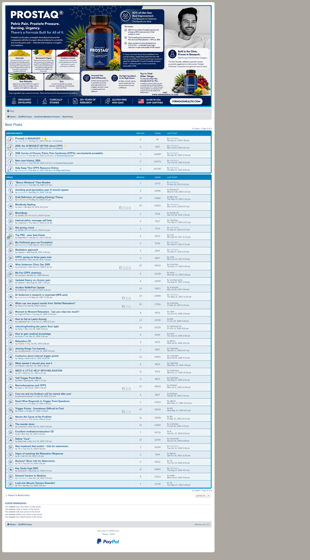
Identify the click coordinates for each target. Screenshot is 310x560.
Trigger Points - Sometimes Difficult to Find (39, 408)
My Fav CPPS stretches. (28, 272)
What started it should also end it (33, 363)
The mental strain (25, 424)
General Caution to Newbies (30, 475)
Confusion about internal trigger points (37, 356)
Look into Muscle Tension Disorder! (35, 483)
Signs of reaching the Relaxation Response (39, 453)
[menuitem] (10, 111)
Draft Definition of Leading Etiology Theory (39, 197)
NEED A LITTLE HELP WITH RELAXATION (38, 370)
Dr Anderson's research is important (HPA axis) (41, 295)
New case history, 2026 (27, 160)
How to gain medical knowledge (33, 334)
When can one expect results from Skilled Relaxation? (45, 303)
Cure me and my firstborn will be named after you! (43, 393)
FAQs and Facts (63, 170)
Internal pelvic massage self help (33, 220)
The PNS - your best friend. (30, 235)
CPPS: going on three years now (33, 257)
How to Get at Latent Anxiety (31, 319)
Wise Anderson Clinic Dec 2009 (32, 264)
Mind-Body (21, 213)
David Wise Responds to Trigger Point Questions (42, 401)
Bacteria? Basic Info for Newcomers (35, 461)
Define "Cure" (22, 439)
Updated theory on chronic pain (32, 280)
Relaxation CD (23, 341)
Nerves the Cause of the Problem (33, 416)
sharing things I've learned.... (31, 348)
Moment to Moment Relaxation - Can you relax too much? (47, 311)
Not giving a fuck (24, 227)
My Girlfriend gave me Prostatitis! (34, 242)
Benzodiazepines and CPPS (30, 385)
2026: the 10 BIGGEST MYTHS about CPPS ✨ (40, 146)
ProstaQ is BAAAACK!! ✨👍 (31, 138)
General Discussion (65, 156)
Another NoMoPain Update (30, 287)
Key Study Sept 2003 (26, 468)
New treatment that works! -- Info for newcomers (41, 446)
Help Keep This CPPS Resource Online (36, 168)
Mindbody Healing (25, 204)
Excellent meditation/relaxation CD (34, 431)
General (58, 141)
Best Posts (13, 125)
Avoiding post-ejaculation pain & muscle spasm (42, 190)
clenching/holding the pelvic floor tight (37, 326)
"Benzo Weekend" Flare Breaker (33, 182)
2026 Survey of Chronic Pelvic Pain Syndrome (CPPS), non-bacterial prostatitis (59, 153)
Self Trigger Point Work (28, 378)
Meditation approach (26, 249)
